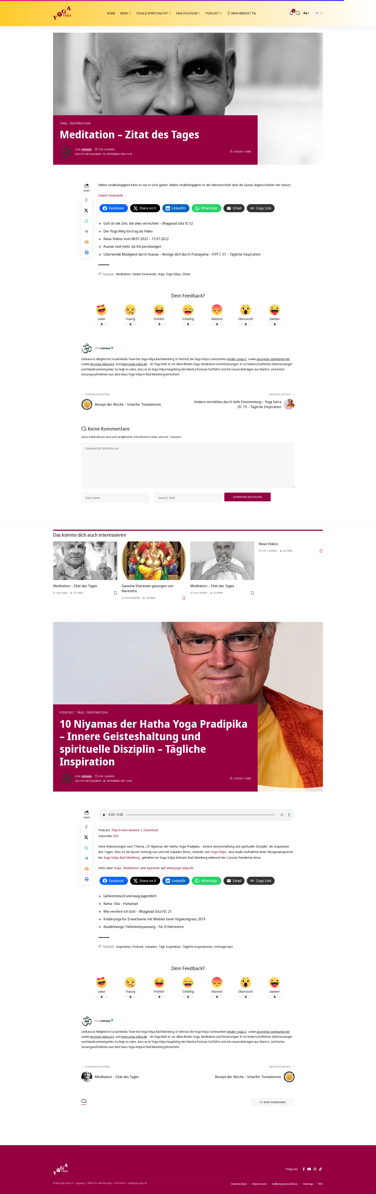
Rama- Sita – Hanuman (120, 903)
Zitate (186, 274)
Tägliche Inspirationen (197, 947)
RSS (116, 836)
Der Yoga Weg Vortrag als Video (128, 231)
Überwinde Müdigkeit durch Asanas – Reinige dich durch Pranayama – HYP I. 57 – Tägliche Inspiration (181, 254)
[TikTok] (320, 1169)
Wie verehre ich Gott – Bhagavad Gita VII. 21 (137, 911)
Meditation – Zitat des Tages (75, 585)
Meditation (123, 274)
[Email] (86, 242)
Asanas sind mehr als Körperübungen (132, 246)
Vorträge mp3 (223, 947)
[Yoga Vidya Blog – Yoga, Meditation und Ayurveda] (60, 1169)
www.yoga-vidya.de (179, 868)
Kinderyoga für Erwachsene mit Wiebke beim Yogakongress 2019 (154, 919)
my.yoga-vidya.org (102, 364)
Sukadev (151, 947)
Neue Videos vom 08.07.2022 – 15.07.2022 (136, 238)
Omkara (86, 149)
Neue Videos (268, 543)
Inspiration (123, 947)
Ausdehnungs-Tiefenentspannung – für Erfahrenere (143, 926)
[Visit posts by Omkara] (66, 151)
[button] (298, 13)
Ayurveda (152, 868)
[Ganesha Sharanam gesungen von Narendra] (154, 560)
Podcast (67, 712)
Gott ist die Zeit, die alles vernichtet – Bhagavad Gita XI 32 (148, 223)
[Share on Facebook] (86, 200)
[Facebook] (304, 1169)
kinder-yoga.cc (237, 359)
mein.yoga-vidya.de (134, 364)
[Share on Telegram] (86, 231)
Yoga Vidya (173, 274)
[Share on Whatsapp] (86, 221)
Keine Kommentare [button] (275, 1102)
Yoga (161, 274)
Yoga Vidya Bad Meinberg (121, 857)
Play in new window (125, 830)
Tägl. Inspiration (75, 123)
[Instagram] (314, 1169)
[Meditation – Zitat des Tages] (85, 560)
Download (150, 830)
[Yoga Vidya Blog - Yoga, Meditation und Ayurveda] (62, 13)
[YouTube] (309, 1169)
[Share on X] (86, 210)
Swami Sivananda (110, 195)
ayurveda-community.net (273, 359)
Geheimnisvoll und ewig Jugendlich (129, 896)
